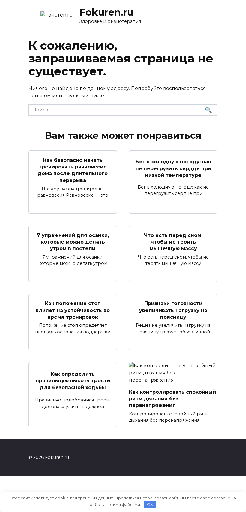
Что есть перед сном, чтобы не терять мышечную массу (173, 241)
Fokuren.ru (106, 12)
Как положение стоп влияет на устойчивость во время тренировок (73, 310)
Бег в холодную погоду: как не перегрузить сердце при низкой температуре (173, 168)
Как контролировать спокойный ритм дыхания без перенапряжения (172, 398)
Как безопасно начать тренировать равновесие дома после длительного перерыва (73, 170)
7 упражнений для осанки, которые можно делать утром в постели (73, 241)
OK (150, 504)
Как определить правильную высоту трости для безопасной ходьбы (73, 380)
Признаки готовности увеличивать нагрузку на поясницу (173, 310)
